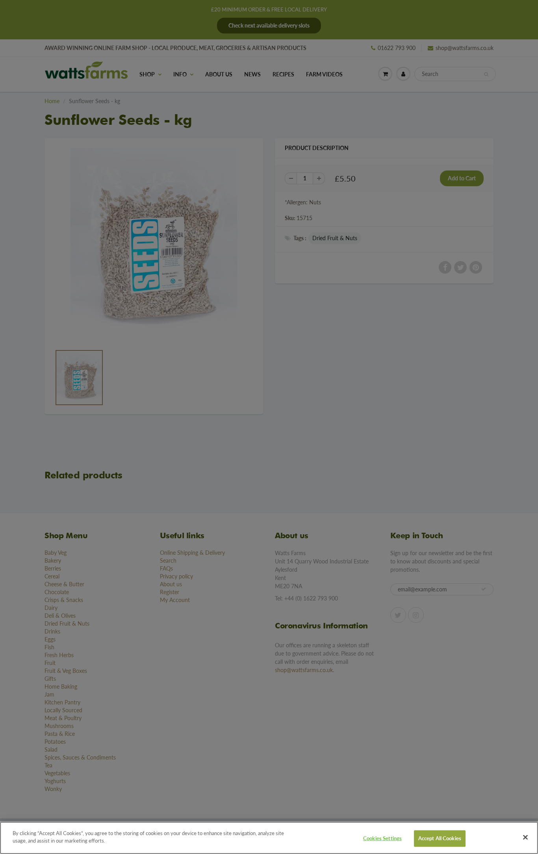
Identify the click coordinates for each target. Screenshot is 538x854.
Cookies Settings (382, 838)
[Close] (525, 837)
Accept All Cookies (439, 838)
